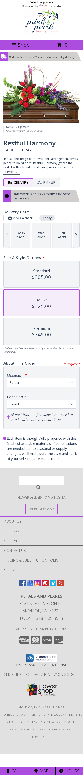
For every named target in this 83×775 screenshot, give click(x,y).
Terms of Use (41, 737)
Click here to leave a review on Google (42, 674)
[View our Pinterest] (45, 585)
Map (43, 771)
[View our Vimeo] (53, 585)
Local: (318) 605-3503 (41, 618)
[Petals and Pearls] (41, 33)
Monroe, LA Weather (18, 715)
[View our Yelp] (60, 585)
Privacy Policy (22, 729)
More (9, 172)
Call (15, 771)
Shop (24, 44)
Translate (54, 6)
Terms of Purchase (54, 729)
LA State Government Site (60, 715)
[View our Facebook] (22, 585)
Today (47, 218)
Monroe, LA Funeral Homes (41, 707)
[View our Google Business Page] (30, 585)
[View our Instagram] (37, 585)
